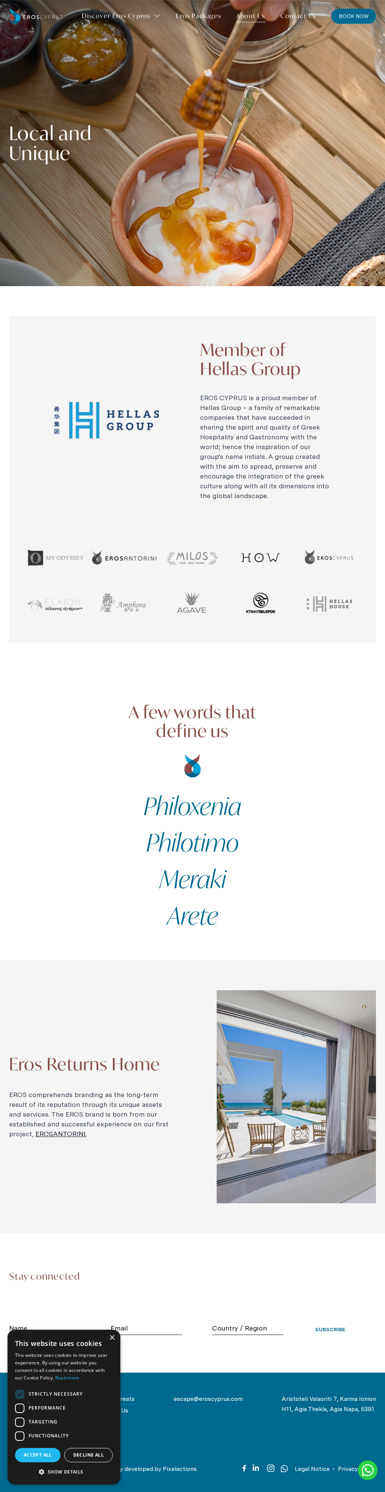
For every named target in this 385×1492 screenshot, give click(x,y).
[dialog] (64, 1407)
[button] (64, 1472)
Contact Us (298, 16)
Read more (67, 1378)
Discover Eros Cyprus (116, 16)
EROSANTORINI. (60, 1134)
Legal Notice (312, 1468)
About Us (250, 16)
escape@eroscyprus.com (208, 1398)
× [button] (112, 1338)
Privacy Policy (357, 1468)
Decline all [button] (88, 1455)
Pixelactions (180, 1468)
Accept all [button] (38, 1455)
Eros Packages (198, 16)
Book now (353, 16)
